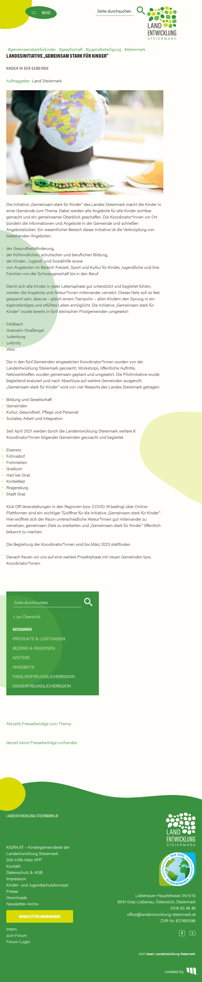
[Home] (181, 832)
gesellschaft (72, 49)
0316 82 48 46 (183, 908)
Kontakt (13, 866)
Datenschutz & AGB (24, 872)
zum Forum (16, 935)
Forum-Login (18, 941)
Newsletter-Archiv (22, 904)
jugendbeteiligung (104, 49)
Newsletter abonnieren (39, 916)
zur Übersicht (28, 616)
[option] (85, 142)
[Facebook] (182, 933)
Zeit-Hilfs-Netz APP (24, 860)
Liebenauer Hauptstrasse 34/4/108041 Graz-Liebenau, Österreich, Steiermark (157, 898)
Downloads (16, 897)
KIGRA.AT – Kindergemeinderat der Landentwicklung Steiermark (37, 850)
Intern (11, 929)
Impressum (16, 879)
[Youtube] (192, 933)
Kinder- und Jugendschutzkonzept (37, 885)
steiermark (136, 49)
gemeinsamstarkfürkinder (33, 49)
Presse (12, 891)
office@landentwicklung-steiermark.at (161, 914)
